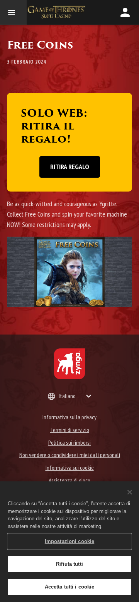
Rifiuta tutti (69, 564)
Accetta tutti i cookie (70, 587)
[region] (69, 541)
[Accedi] (125, 12)
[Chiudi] (129, 492)
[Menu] (13, 12)
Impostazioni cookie (69, 541)
